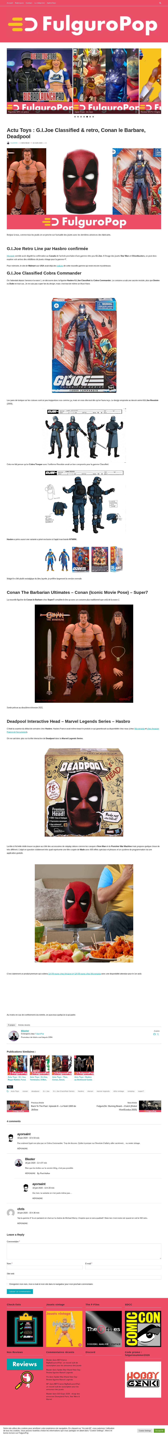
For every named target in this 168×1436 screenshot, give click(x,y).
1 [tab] (75, 116)
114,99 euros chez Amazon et (61, 974)
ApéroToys (51, 3)
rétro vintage (118, 1091)
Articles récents (24, 1025)
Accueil (10, 3)
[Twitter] (157, 1034)
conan (25, 1091)
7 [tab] (93, 116)
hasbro (81, 1091)
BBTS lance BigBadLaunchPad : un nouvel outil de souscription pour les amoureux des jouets (63, 1362)
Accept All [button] (159, 1431)
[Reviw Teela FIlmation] (106, 81)
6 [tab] (90, 116)
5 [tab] (87, 116)
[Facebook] (154, 1034)
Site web (10, 1273)
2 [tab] (78, 116)
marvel (90, 1091)
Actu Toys (15, 1091)
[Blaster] (13, 1036)
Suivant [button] (158, 80)
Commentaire (13, 1241)
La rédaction (39, 3)
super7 (141, 1091)
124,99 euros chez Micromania (87, 974)
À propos (11, 1025)
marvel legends (103, 1091)
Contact (29, 3)
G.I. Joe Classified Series (63, 1091)
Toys (10, 1087)
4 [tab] (84, 116)
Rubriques (19, 3)
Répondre (22, 1148)
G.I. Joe (46, 1091)
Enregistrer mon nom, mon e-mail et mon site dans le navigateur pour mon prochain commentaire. (51, 1284)
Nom (9, 1263)
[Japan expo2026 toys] (39, 81)
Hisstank (10, 256)
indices (60, 266)
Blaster (13, 143)
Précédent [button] (10, 80)
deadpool (35, 1091)
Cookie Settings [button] (145, 1431)
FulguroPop (39, 1034)
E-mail (88, 1263)
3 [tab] (81, 116)
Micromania (139, 728)
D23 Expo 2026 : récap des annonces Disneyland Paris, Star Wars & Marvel (63, 1396)
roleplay (131, 1091)
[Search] (160, 3)
